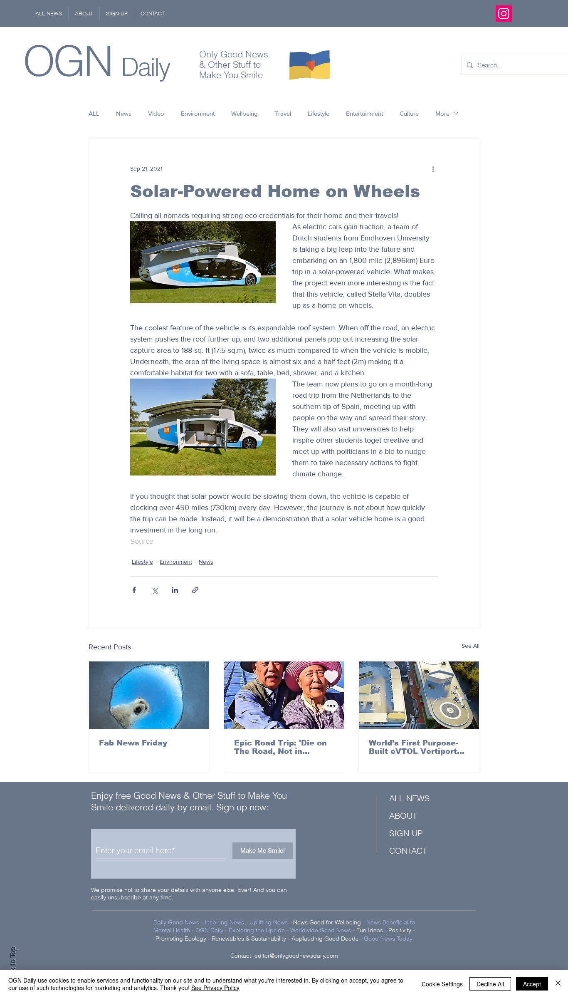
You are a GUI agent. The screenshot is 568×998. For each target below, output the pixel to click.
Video (156, 113)
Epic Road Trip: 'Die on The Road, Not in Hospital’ (280, 747)
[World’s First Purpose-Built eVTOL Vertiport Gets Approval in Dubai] (419, 695)
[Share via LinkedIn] (175, 590)
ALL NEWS (409, 798)
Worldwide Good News (320, 930)
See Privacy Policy (215, 987)
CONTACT (408, 850)
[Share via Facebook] (134, 590)
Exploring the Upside (257, 930)
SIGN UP (405, 833)
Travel (282, 113)
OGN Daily (209, 930)
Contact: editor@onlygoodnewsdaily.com (284, 955)
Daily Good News (176, 922)
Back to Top (13, 965)
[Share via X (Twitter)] (154, 590)
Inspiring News (224, 922)
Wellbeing (244, 113)
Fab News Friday (133, 743)
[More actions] (433, 168)
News (123, 113)
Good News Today (388, 938)
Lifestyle (318, 113)
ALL (94, 113)
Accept (532, 984)
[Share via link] (195, 590)
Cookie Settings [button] (442, 984)
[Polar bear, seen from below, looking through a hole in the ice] (149, 695)
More (442, 113)
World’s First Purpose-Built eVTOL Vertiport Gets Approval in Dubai (415, 747)
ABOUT (403, 815)
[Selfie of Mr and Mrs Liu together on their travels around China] (284, 695)
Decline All (490, 984)
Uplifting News (268, 922)
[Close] (558, 983)
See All (470, 645)
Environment (198, 113)
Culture (409, 113)
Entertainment (364, 113)
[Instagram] (504, 13)
